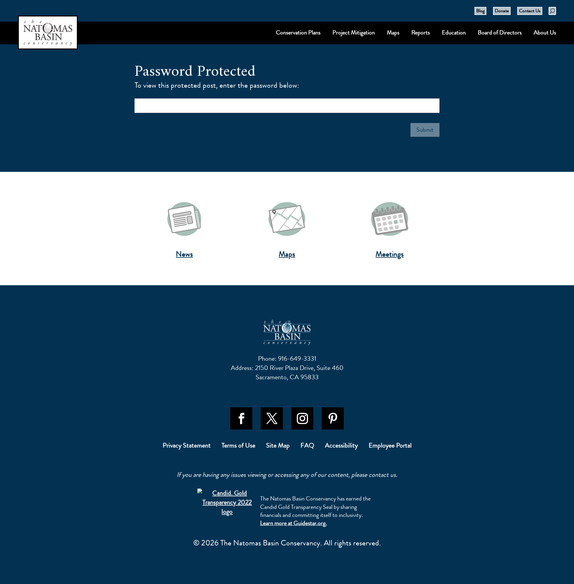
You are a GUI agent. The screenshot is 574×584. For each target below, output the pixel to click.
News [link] (184, 254)
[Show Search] (552, 11)
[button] (241, 418)
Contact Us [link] (530, 10)
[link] (287, 332)
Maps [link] (287, 254)
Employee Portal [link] (390, 446)
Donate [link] (502, 10)
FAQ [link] (307, 446)
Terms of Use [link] (238, 446)
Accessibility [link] (341, 446)
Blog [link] (480, 10)
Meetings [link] (389, 254)
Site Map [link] (278, 446)
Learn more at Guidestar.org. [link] (293, 523)
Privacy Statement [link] (187, 446)
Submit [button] (424, 129)
